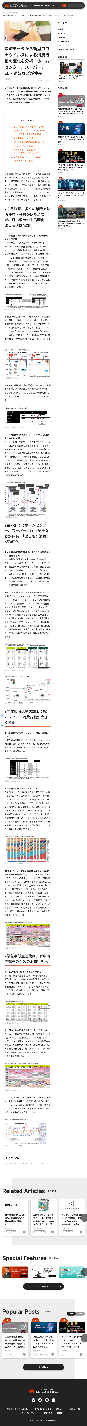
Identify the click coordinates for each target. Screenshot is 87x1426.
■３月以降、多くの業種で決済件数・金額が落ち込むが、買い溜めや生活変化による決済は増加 (29, 130)
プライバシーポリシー (30, 1413)
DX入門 (60, 33)
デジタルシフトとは (42, 1409)
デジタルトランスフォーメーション (32, 1163)
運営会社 (59, 1409)
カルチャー (61, 37)
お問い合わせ (74, 1409)
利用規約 (60, 1413)
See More (43, 1286)
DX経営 (60, 29)
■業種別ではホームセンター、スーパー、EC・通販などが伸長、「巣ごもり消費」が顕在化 (30, 142)
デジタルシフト (11, 1163)
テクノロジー (62, 41)
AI (58, 45)
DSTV (64, 5)
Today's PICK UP (44, 80)
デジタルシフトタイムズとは (17, 1409)
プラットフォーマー (65, 50)
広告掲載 (47, 1413)
